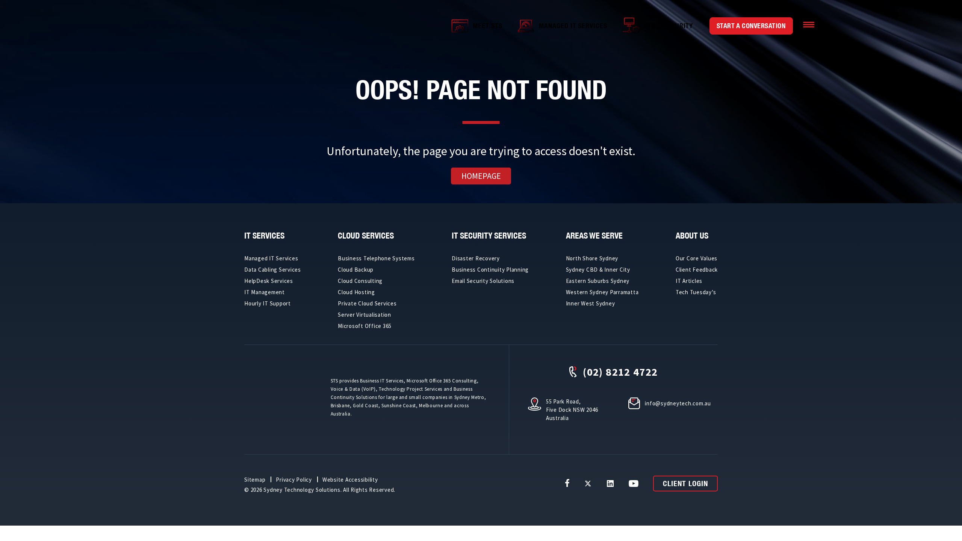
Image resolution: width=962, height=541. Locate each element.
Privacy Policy (294, 479)
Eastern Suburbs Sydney (598, 280)
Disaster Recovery (476, 258)
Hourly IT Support (267, 303)
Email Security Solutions (483, 280)
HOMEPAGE (481, 176)
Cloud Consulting (360, 280)
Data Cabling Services (272, 269)
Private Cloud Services (367, 303)
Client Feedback (697, 269)
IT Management (264, 292)
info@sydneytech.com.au (678, 403)
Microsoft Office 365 (365, 325)
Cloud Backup (356, 269)
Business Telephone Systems (376, 258)
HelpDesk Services (268, 280)
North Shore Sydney (592, 258)
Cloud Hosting (356, 292)
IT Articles (689, 280)
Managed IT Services (573, 26)
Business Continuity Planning (490, 269)
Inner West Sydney (590, 303)
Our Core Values (696, 258)
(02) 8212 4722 (620, 372)
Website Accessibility (350, 479)
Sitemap (254, 479)
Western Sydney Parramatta (602, 292)
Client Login (685, 483)
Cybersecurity (668, 26)
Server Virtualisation (364, 314)
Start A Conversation (751, 26)
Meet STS (487, 26)
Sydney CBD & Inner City (598, 269)
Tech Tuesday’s (696, 292)
